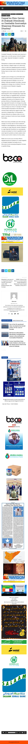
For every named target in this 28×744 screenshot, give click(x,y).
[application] (14, 721)
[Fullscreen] (24, 732)
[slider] (13, 732)
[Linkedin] (12, 314)
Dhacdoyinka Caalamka (10, 11)
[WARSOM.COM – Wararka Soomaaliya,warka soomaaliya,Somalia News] (14, 3)
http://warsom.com (14, 303)
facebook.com (13, 14)
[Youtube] (18, 314)
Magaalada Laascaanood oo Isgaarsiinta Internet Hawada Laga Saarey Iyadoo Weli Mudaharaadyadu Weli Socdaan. (7, 283)
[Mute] (22, 732)
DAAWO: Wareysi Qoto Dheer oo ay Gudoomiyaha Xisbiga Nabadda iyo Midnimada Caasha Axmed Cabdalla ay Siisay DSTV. (20, 282)
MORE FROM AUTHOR (18, 320)
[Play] (3, 732)
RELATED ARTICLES (6, 320)
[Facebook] (9, 314)
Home (2, 11)
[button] (14, 721)
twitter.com (4, 15)
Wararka (8, 15)
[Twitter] (15, 314)
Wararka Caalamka (19, 14)
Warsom (4, 31)
